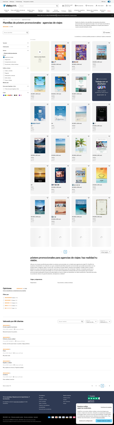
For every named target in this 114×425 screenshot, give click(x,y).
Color (4, 92)
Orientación (6, 46)
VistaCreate (5, 1)
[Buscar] (57, 5)
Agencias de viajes (26, 19)
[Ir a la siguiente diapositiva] (112, 15)
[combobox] (38, 6)
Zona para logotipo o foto (9, 86)
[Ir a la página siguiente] (109, 385)
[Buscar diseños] (27, 32)
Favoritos (107, 32)
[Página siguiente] (69, 251)
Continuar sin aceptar (106, 407)
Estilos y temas (6, 68)
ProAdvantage (19, 1)
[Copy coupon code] (56, 15)
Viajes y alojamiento (15, 19)
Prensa (64, 403)
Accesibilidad (42, 407)
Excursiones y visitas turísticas (65, 282)
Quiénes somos (66, 397)
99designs (12, 1)
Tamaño (5, 43)
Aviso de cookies (100, 417)
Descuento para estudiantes (45, 409)
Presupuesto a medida (28, 1)
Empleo (65, 399)
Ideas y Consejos (42, 403)
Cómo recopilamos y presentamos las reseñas (14, 290)
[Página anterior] (61, 251)
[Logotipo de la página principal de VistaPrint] (10, 6)
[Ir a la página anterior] (92, 385)
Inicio (4, 19)
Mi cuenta (41, 397)
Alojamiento (33, 282)
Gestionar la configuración (86, 420)
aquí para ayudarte (18, 401)
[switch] (107, 1)
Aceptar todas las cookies (103, 420)
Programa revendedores (44, 405)
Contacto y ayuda (43, 399)
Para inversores (66, 401)
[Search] (82, 321)
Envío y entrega (42, 401)
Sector (4, 50)
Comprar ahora (73, 15)
